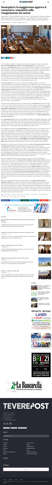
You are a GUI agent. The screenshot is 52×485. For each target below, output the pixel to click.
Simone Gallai (22, 196)
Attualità (5, 442)
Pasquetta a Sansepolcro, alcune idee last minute (12, 245)
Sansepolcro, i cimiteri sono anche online (10, 270)
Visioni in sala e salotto (32, 453)
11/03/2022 (9, 272)
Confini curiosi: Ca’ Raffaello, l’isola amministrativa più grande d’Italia (44, 293)
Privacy (16, 479)
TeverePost (8, 481)
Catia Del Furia (20, 194)
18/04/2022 (11, 246)
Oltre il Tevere (30, 442)
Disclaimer (10, 479)
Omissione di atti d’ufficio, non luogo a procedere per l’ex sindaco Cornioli (17, 232)
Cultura (5, 446)
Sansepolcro (15, 196)
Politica (19, 22)
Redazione (4, 222)
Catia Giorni (27, 194)
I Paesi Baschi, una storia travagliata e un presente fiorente (43, 299)
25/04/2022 (9, 222)
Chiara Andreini (34, 194)
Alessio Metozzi (5, 246)
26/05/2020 (14, 22)
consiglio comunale (43, 194)
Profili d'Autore (30, 446)
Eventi (4, 450)
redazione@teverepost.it (11, 419)
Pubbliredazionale (31, 448)
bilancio (13, 194)
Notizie (4, 453)
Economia (5, 448)
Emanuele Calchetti (6, 22)
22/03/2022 (9, 259)
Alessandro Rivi (7, 194)
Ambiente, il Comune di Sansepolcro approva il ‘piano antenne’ (15, 258)
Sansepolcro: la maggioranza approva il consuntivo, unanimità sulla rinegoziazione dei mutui (44, 287)
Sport (28, 450)
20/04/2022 (9, 234)
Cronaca (5, 444)
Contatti (4, 479)
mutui (10, 196)
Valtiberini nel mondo (31, 452)
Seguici (26, 469)
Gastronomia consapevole (9, 452)
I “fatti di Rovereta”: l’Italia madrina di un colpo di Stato (44, 304)
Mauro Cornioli (5, 196)
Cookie (21, 479)
